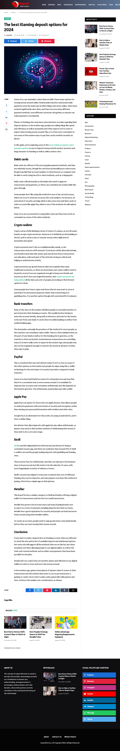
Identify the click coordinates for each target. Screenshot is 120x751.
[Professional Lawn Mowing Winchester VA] (91, 104)
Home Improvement (92, 167)
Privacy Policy (70, 737)
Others (7, 19)
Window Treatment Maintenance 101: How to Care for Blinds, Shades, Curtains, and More (107, 87)
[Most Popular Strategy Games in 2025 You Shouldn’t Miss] (41, 622)
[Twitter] (6, 111)
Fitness (87, 156)
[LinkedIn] (6, 117)
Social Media (102, 4)
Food (111, 4)
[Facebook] (6, 105)
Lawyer (87, 171)
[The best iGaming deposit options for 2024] (40, 70)
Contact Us (57, 737)
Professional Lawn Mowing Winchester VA (107, 102)
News (59, 4)
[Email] (6, 129)
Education (88, 141)
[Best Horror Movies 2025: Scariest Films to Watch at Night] (15, 622)
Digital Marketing (91, 137)
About (46, 737)
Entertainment (80, 4)
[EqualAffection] (20, 4)
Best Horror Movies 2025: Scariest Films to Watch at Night (14, 634)
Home (44, 4)
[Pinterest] (6, 123)
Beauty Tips (89, 130)
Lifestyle (91, 4)
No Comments (33, 35)
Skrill (16, 445)
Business (51, 4)
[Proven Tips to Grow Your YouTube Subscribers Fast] (91, 71)
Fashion (87, 148)
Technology (68, 4)
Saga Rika (9, 35)
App (86, 122)
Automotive (89, 126)
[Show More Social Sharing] (57, 41)
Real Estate (89, 190)
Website (88, 205)
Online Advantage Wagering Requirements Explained (65, 634)
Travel (87, 201)
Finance (88, 152)
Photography (89, 186)
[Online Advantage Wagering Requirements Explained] (66, 622)
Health (87, 163)
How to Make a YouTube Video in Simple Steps (105, 42)
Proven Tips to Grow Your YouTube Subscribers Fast (106, 70)
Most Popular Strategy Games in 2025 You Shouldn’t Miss (39, 634)
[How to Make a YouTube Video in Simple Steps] (91, 43)
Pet (86, 182)
